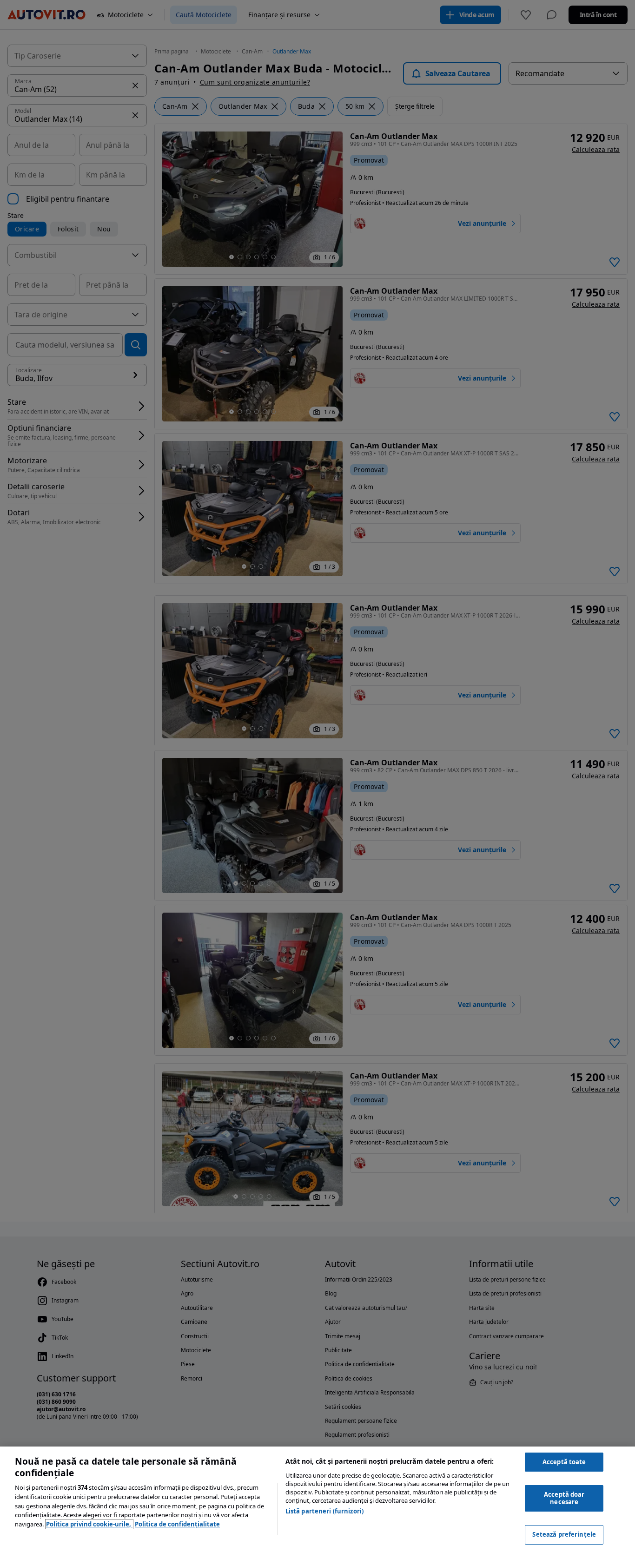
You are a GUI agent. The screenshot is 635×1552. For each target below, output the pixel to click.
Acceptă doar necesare (564, 1498)
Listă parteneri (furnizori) (324, 1511)
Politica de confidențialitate (177, 1524)
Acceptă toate (564, 1462)
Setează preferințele (564, 1534)
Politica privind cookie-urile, (89, 1524)
